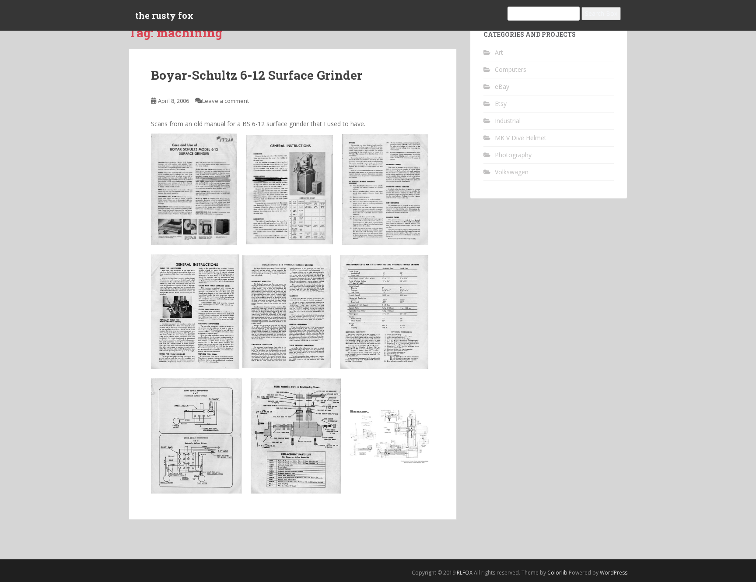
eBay (502, 86)
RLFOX (464, 572)
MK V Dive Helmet (520, 138)
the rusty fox (164, 15)
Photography (513, 155)
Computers (510, 69)
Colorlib (557, 572)
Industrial (508, 120)
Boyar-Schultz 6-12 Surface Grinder (256, 75)
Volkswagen (511, 172)
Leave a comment (225, 101)
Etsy (501, 103)
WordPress (613, 572)
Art (499, 52)
